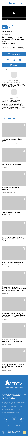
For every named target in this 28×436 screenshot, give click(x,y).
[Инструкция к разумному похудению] (14, 182)
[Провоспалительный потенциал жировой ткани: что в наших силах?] (14, 359)
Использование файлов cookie (10, 412)
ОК (24, 432)
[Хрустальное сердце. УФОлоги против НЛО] (14, 134)
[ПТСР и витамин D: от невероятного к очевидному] (14, 334)
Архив (15, 65)
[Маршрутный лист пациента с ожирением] (14, 207)
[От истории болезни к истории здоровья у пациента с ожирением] (14, 257)
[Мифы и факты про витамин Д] (14, 158)
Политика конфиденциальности (11, 409)
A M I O (18, 426)
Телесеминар (6, 34)
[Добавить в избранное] (24, 125)
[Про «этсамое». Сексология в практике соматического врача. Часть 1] (14, 232)
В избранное (15, 54)
